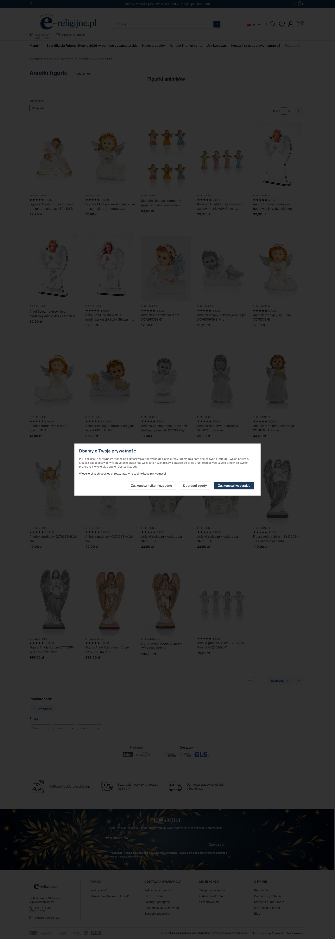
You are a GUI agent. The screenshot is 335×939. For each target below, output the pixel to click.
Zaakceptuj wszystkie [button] (234, 485)
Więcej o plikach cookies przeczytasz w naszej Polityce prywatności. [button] (123, 473)
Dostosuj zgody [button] (195, 485)
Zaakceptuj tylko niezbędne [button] (151, 485)
